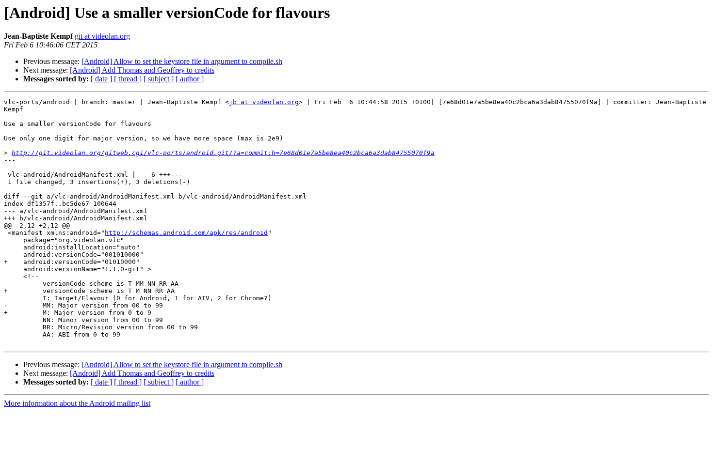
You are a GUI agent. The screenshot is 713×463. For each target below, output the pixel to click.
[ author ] (190, 79)
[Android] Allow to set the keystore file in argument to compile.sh (181, 61)
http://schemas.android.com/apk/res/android (186, 232)
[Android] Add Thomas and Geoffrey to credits (142, 70)
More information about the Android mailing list (77, 403)
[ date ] (101, 79)
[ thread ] (128, 79)
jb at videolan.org (264, 102)
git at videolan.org (102, 36)
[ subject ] (159, 79)
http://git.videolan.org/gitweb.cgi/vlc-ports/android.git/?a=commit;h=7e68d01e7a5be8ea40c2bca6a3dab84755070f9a (223, 152)
